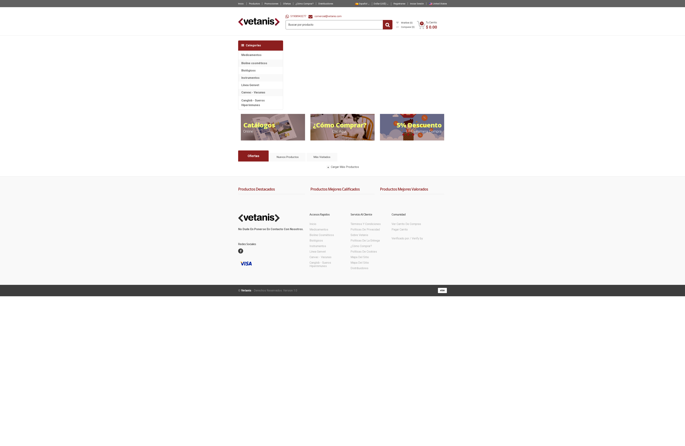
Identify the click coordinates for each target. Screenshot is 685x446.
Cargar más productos (344, 167)
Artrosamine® (337, 222)
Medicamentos (251, 55)
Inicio (312, 266)
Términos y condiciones (366, 266)
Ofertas (253, 156)
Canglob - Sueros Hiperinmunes (253, 103)
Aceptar (480, 3)
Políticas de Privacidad (365, 272)
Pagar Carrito (400, 272)
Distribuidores (359, 311)
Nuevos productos (288, 157)
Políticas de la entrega (365, 283)
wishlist (406, 22)
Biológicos (248, 70)
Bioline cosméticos (254, 63)
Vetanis (246, 333)
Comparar (407, 27)
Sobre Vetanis (359, 278)
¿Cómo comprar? (361, 289)
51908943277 (298, 16)
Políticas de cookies (364, 294)
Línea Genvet (250, 85)
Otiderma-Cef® (338, 232)
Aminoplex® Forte (340, 200)
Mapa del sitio (360, 300)
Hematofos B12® (339, 211)
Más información (461, 3)
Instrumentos (250, 78)
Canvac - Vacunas (253, 92)
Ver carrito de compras (406, 266)
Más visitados (322, 157)
